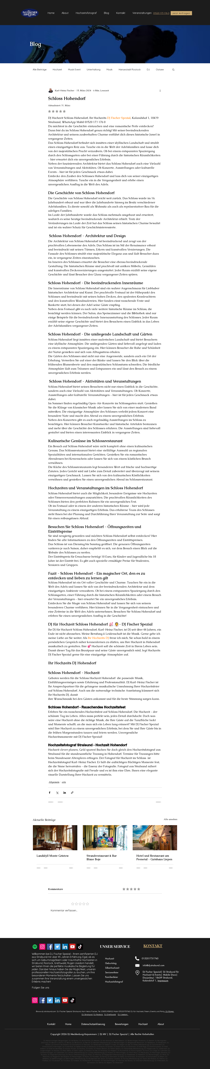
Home (68, 1024)
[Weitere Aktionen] (160, 90)
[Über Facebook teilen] (49, 792)
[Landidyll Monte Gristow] (55, 837)
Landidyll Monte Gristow (53, 855)
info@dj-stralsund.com (153, 965)
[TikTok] (80, 947)
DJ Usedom (123, 1014)
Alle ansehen (170, 819)
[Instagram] (42, 947)
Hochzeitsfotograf (114, 981)
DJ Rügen (169, 1011)
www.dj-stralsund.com (46, 1011)
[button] (173, 69)
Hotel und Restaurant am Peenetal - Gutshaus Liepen (154, 857)
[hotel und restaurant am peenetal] (155, 837)
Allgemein (54, 782)
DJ (148, 69)
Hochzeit (57, 69)
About (161, 1024)
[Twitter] (57, 947)
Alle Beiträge (40, 69)
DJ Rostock (98, 1014)
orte (64, 782)
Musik (110, 69)
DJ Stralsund (87, 1014)
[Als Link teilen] (72, 792)
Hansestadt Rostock (130, 69)
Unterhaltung (93, 69)
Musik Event (74, 69)
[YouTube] (72, 947)
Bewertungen (121, 1024)
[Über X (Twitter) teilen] (57, 792)
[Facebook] (50, 947)
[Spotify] (35, 947)
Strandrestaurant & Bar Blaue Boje (102, 857)
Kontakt (51, 1024)
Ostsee (160, 69)
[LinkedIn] (65, 947)
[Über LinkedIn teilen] (64, 792)
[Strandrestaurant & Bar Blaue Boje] (105, 837)
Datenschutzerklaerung (93, 1024)
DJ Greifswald (110, 1014)
